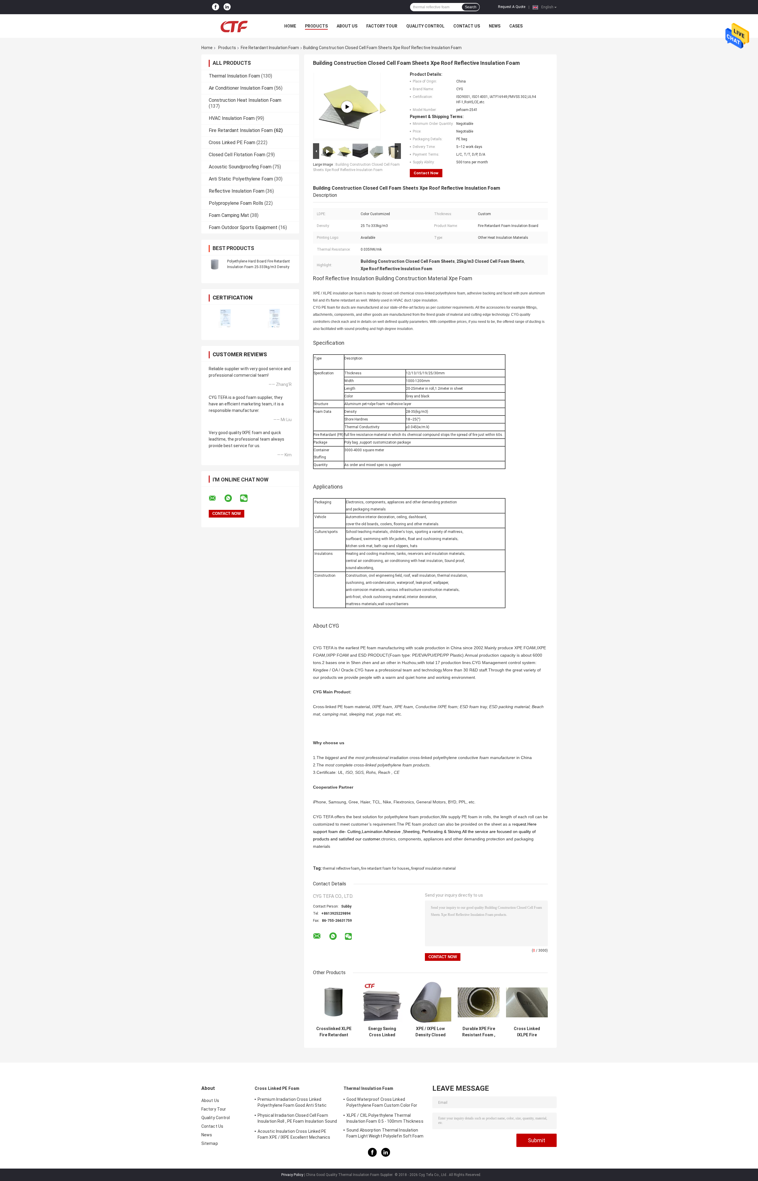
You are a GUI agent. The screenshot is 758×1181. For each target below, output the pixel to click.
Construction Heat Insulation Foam (245, 100)
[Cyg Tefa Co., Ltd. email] (216, 498)
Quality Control (425, 26)
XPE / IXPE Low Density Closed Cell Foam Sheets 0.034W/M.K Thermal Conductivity (430, 1031)
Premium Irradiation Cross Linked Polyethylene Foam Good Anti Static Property (292, 1103)
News (494, 26)
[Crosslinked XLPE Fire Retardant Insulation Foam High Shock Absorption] (334, 1002)
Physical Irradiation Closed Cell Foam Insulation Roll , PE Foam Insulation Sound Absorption (297, 1119)
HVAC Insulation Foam (232, 118)
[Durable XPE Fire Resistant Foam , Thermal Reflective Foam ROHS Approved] (479, 1002)
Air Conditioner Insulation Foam (241, 88)
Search (470, 7)
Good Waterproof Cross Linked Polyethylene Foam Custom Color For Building (381, 1103)
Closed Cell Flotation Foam (237, 154)
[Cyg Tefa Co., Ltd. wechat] (247, 498)
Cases (516, 26)
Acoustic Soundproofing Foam (240, 167)
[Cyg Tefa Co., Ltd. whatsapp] (231, 498)
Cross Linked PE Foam (232, 142)
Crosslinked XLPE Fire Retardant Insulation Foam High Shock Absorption (333, 1031)
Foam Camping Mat (229, 215)
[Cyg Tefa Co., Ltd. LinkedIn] (227, 7)
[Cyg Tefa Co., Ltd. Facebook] (215, 7)
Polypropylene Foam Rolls (236, 203)
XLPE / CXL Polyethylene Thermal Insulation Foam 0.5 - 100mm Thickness (384, 1118)
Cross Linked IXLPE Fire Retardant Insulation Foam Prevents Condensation (527, 1031)
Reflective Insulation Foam (236, 191)
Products (316, 26)
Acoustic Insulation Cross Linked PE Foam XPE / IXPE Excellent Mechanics (294, 1134)
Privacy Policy (292, 1175)
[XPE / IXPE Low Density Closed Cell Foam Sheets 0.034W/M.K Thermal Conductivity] (430, 1002)
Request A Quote (511, 7)
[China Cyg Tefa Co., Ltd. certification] (225, 318)
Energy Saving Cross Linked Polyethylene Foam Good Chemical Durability (382, 1031)
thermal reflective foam (341, 868)
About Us (347, 26)
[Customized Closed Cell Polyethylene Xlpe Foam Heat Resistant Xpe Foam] (347, 107)
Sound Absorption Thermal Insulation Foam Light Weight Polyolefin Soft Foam (384, 1133)
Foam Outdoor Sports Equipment (243, 227)
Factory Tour (381, 26)
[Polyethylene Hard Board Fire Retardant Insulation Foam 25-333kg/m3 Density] (215, 264)
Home (290, 26)
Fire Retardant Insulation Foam (270, 47)
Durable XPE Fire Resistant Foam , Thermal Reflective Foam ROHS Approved (478, 1031)
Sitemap (209, 1143)
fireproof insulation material (433, 868)
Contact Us (466, 26)
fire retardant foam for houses (385, 868)
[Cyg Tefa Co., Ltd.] (233, 26)
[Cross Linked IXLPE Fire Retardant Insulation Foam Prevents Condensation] (527, 1002)
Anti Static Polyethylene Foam (241, 179)
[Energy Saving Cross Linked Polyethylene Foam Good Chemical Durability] (382, 1002)
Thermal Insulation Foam (234, 76)
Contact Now (426, 173)
